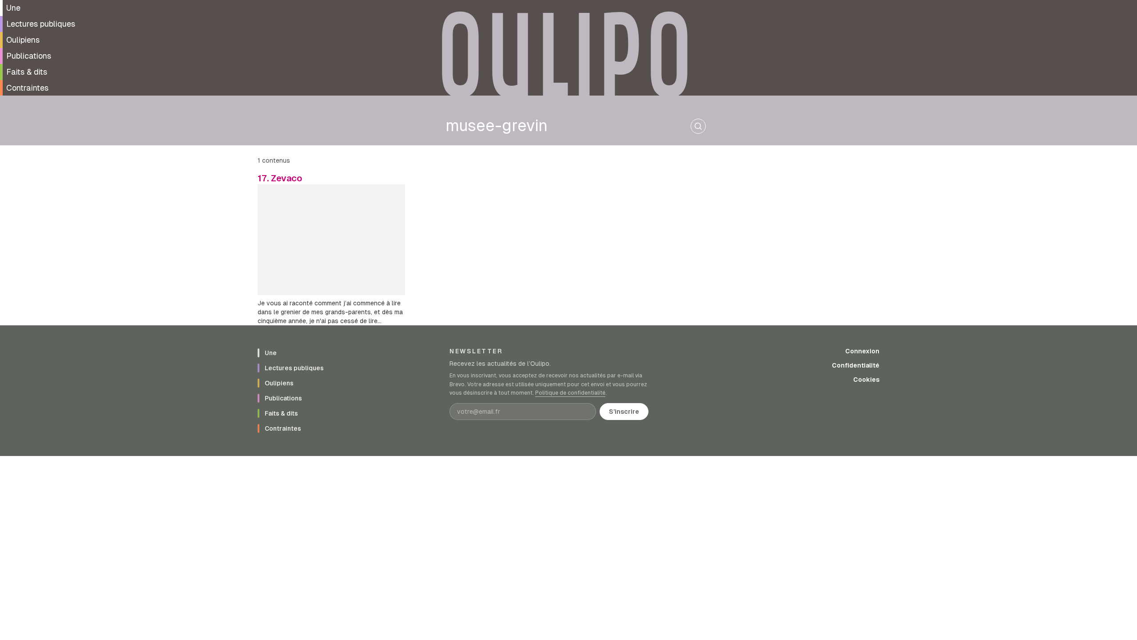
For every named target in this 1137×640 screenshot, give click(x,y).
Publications (28, 55)
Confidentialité (855, 365)
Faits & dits (26, 71)
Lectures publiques (40, 23)
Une (13, 7)
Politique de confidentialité (570, 393)
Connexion (862, 351)
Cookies (866, 379)
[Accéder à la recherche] (698, 126)
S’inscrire (624, 411)
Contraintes (27, 87)
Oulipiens (23, 39)
